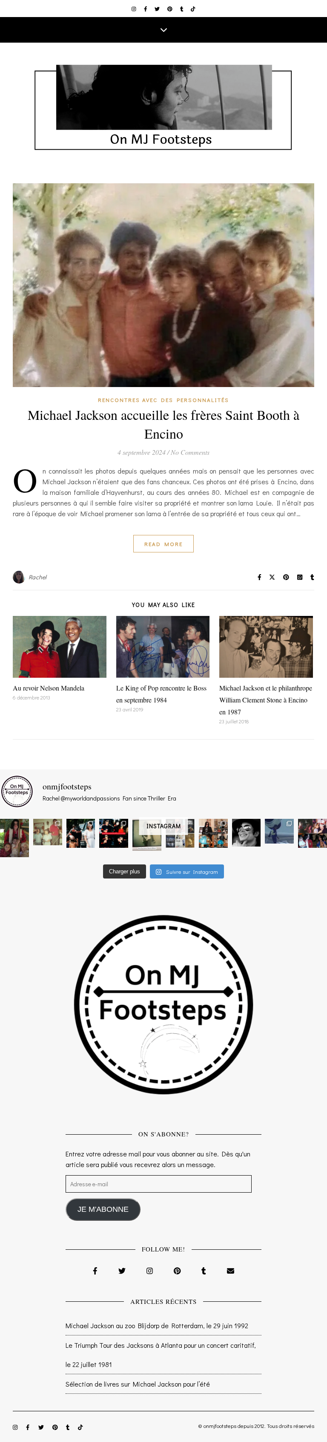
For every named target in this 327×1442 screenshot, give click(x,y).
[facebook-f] (146, 8)
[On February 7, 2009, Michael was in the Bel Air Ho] (213, 833)
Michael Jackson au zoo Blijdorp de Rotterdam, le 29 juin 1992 (157, 1325)
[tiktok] (193, 8)
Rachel (38, 577)
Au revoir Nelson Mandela (48, 687)
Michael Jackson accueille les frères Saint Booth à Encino (163, 423)
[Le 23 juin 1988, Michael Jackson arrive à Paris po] (279, 831)
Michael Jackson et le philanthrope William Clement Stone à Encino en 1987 (265, 699)
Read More (163, 543)
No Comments (190, 452)
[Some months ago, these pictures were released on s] (113, 833)
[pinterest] (170, 8)
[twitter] (158, 8)
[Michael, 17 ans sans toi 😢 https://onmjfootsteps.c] (246, 833)
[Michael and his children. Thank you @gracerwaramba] (14, 838)
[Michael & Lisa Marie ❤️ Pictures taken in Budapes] (80, 833)
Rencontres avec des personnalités (163, 399)
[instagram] (135, 8)
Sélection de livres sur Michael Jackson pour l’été (138, 1383)
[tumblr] (182, 8)
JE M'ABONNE (103, 1209)
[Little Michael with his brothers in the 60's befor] (47, 832)
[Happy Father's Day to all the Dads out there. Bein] (312, 833)
